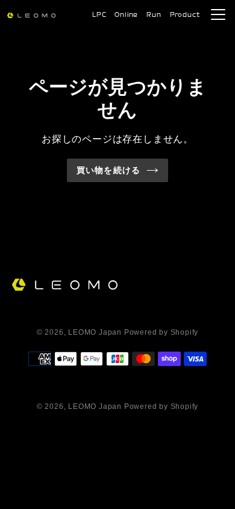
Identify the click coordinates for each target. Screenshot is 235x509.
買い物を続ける (108, 170)
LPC (99, 15)
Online (126, 15)
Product (185, 15)
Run (153, 15)
